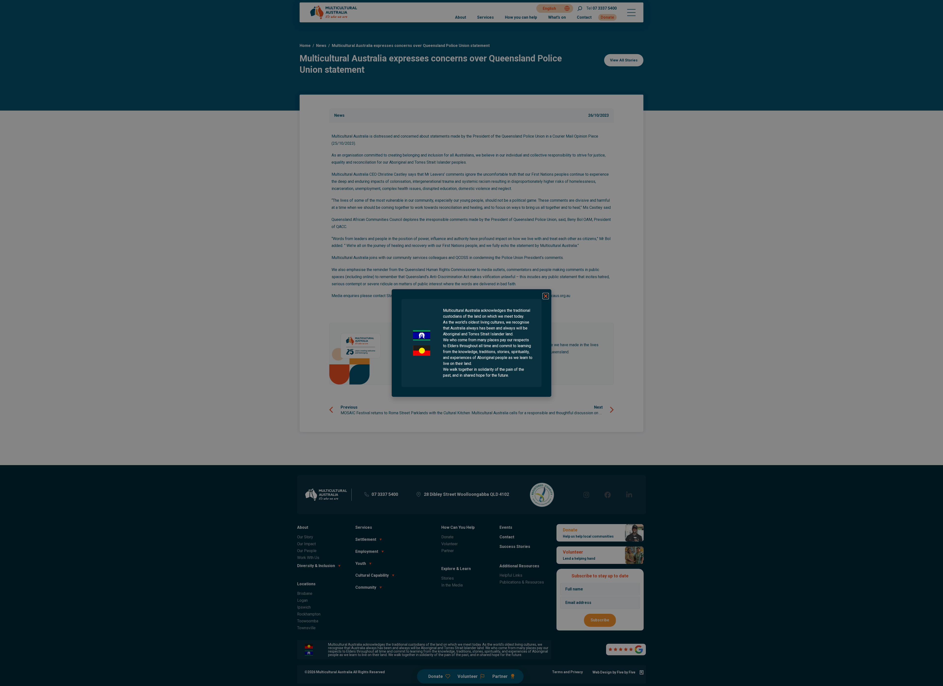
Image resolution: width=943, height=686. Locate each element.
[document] (471, 343)
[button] (545, 296)
